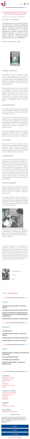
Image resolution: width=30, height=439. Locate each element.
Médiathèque (5, 398)
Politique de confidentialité (17, 437)
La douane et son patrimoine (8, 394)
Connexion (4, 387)
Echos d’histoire (5, 395)
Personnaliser (15, 434)
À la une (4, 16)
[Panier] (25, 4)
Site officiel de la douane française (9, 411)
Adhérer (4, 382)
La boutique (5, 402)
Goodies (4, 404)
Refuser (15, 430)
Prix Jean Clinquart (6, 380)
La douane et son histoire (9, 390)
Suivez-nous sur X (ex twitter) (8, 385)
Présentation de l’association (8, 377)
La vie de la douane (12, 293)
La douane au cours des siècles (9, 392)
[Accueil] (4, 3)
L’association (5, 375)
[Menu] (28, 4)
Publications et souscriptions (8, 406)
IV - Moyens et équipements (16, 16)
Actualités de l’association (7, 379)
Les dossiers (5, 397)
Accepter (15, 426)
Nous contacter (5, 383)
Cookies (9, 437)
